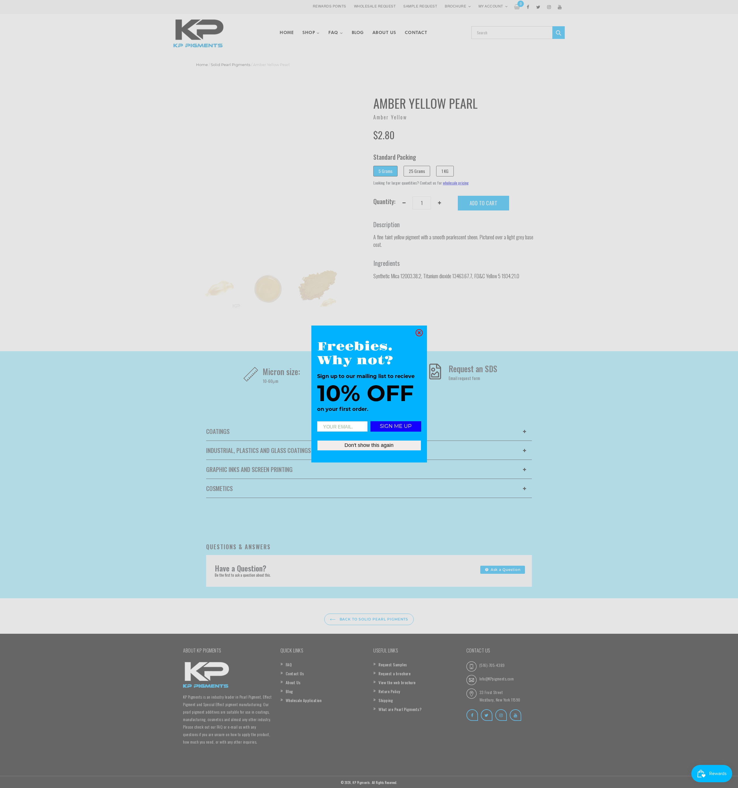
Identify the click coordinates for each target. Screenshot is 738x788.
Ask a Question (505, 569)
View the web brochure (397, 682)
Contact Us (295, 673)
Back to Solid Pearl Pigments (373, 619)
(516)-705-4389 (492, 665)
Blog (289, 691)
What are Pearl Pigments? (400, 709)
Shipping (386, 700)
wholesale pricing (456, 183)
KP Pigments (361, 782)
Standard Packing (394, 156)
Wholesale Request (375, 6)
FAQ (289, 664)
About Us (293, 682)
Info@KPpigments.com (496, 679)
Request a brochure (395, 673)
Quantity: (384, 201)
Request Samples (393, 664)
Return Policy (389, 691)
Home (202, 64)
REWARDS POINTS (329, 6)
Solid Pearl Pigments (230, 64)
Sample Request (420, 6)
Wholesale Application (304, 700)
